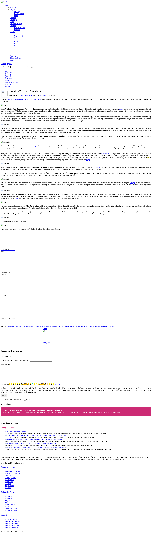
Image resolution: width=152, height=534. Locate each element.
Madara (48, 326)
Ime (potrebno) (6, 356)
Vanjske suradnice (20, 44)
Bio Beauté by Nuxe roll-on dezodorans (49, 439)
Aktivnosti (18, 40)
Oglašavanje (18, 46)
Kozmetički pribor (11, 511)
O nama (12, 32)
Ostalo (12, 60)
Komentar (4, 384)
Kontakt (17, 42)
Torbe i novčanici (11, 509)
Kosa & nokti (19, 14)
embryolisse (28, 326)
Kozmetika (9, 498)
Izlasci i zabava (19, 28)
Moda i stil (13, 54)
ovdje (121, 109)
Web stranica (5, 364)
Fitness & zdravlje (16, 24)
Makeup (17, 12)
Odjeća (7, 501)
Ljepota (12, 10)
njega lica (79, 326)
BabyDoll (43, 95)
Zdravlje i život (15, 58)
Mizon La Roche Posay (67, 326)
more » (57, 384)
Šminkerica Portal (8, 467)
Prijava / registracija (21, 36)
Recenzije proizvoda (12, 474)
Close (45, 328)
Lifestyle (13, 26)
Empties (36, 326)
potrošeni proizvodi (101, 326)
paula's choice (89, 326)
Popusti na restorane (12, 525)
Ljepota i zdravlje (11, 519)
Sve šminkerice (19, 38)
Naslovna (13, 8)
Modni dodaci (10, 505)
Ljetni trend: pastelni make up (15, 431)
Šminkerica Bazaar (8, 492)
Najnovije (8, 496)
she (110, 326)
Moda (12, 22)
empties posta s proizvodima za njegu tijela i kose (23, 99)
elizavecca (19, 326)
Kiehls (42, 326)
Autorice (17, 34)
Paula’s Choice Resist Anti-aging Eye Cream (54, 447)
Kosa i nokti (14, 56)
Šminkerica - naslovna (13, 472)
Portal (7, 6)
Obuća (7, 503)
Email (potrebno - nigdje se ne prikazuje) (15, 360)
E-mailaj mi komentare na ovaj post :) (17, 400)
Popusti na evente (11, 527)
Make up (55, 326)
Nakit (7, 507)
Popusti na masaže (11, 523)
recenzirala (105, 154)
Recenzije (13, 20)
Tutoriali (13, 18)
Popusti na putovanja (12, 521)
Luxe (16, 16)
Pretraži (3, 64)
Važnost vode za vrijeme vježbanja (43, 443)
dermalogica (11, 326)
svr (113, 326)
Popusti (4, 515)
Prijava (9, 64)
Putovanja (17, 30)
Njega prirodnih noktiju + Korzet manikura (52, 435)
